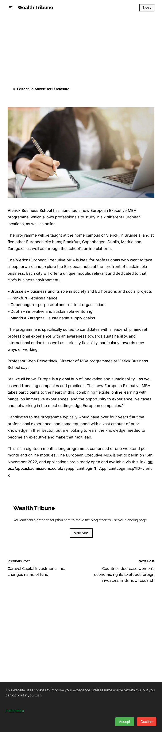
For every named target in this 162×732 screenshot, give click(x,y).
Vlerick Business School (30, 210)
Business (16, 32)
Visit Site (81, 533)
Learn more (15, 711)
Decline (147, 722)
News (147, 7)
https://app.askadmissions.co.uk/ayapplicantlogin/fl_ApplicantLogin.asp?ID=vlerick (80, 468)
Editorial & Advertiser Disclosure (43, 89)
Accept (124, 722)
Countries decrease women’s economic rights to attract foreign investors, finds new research (124, 574)
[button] (11, 7)
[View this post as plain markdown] (143, 65)
